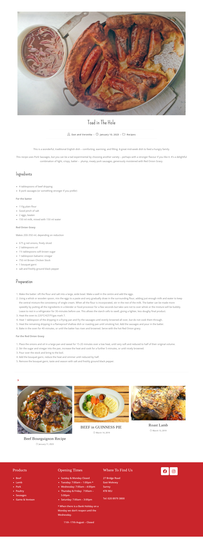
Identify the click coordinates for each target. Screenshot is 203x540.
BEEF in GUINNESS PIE (102, 427)
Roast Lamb (158, 425)
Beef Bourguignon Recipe (45, 438)
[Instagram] (174, 471)
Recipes (131, 134)
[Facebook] (165, 471)
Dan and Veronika (82, 134)
